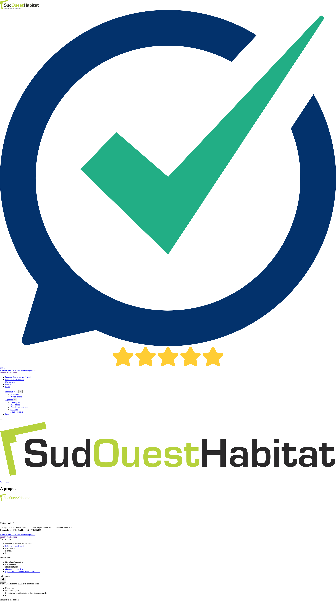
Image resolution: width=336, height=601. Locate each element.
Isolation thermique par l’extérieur (19, 377)
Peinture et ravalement (14, 379)
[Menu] (1, 419)
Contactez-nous (6, 482)
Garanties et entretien (14, 569)
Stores (7, 387)
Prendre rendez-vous (8, 373)
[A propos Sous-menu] (15, 399)
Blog (7, 414)
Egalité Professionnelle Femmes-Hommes (22, 571)
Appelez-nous (6, 370)
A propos (9, 400)
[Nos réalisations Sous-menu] (20, 391)
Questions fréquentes (19, 407)
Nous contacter (16, 412)
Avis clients (15, 405)
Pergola (8, 384)
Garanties (14, 409)
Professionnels (16, 397)
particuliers (15, 394)
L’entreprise (15, 402)
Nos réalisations (11, 392)
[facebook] (3, 580)
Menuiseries (10, 382)
